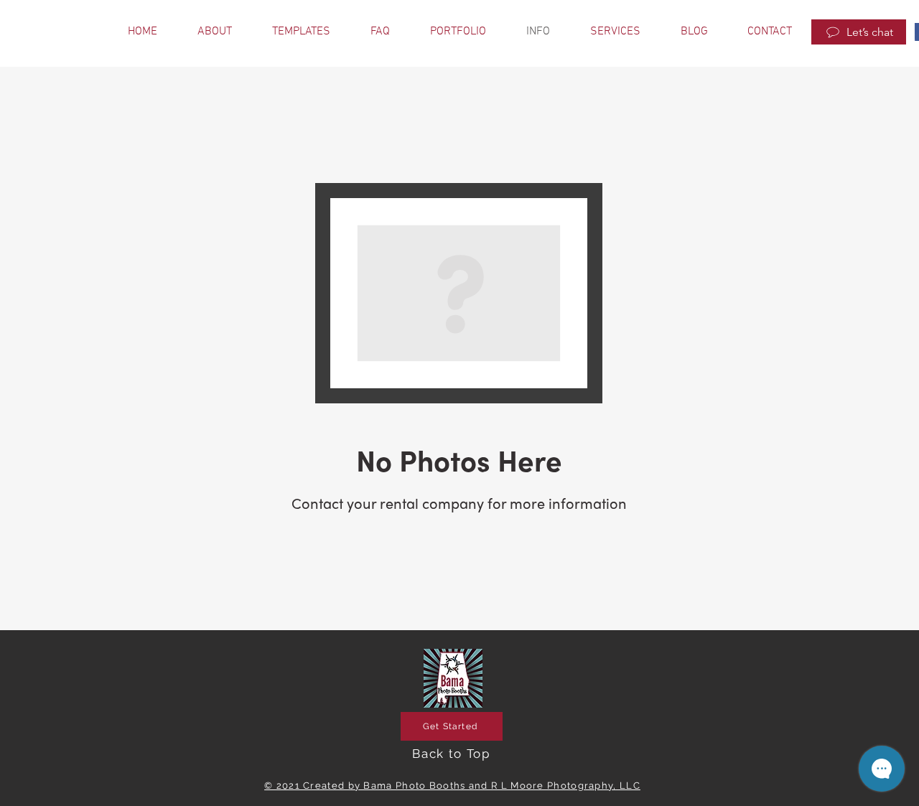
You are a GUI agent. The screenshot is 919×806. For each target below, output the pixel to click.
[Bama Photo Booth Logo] (453, 678)
